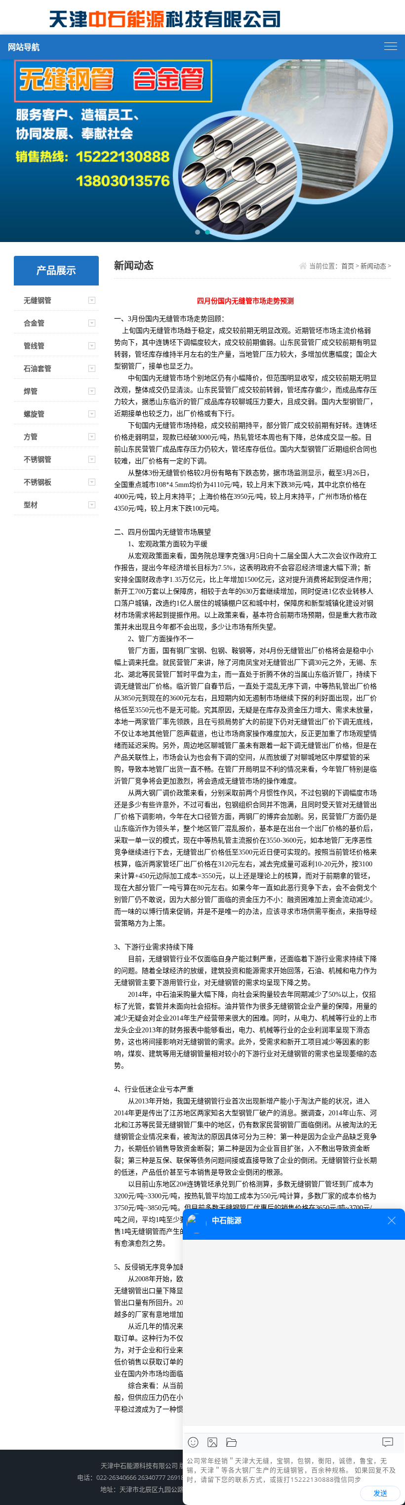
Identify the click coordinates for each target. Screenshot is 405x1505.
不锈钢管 (37, 459)
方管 (31, 436)
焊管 (31, 391)
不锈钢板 (37, 482)
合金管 (34, 322)
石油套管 (37, 368)
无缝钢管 (37, 300)
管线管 (34, 345)
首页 (347, 265)
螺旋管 (34, 413)
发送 (380, 1493)
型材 (31, 504)
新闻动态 (373, 265)
